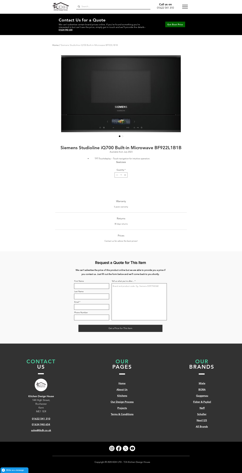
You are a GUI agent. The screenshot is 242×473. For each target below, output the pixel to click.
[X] (125, 448)
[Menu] (185, 6)
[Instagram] (112, 448)
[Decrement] (116, 174)
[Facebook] (118, 448)
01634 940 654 (65, 29)
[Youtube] (132, 448)
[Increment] (125, 174)
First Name (79, 281)
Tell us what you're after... (123, 281)
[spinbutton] (121, 174)
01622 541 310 (165, 7)
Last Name (79, 291)
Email (76, 302)
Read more (121, 162)
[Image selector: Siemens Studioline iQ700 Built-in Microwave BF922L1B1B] (119, 136)
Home (55, 45)
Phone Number (81, 312)
